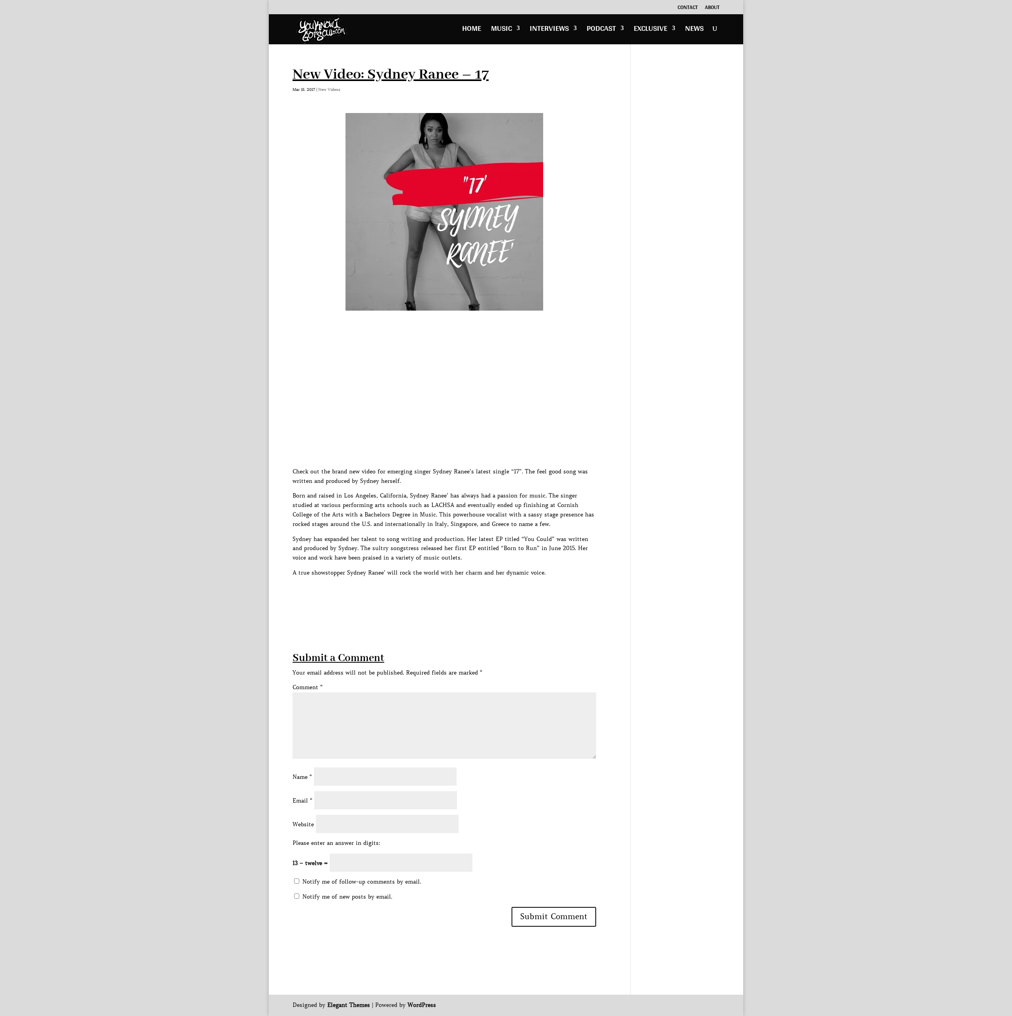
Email (302, 800)
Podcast (601, 30)
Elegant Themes (348, 1004)
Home (471, 30)
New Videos (329, 89)
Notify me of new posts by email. (347, 896)
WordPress (422, 1004)
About (712, 8)
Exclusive (650, 30)
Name (302, 776)
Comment (308, 687)
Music (501, 30)
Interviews (549, 30)
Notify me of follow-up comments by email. (361, 881)
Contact (688, 8)
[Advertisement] (436, 595)
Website (303, 824)
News (694, 30)
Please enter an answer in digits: (336, 842)
